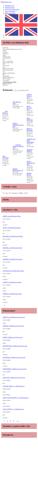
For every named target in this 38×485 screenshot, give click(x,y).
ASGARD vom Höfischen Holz (13, 236)
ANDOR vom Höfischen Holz (12, 248)
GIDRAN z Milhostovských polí (13, 326)
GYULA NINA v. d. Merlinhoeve (13, 409)
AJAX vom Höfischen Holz (12, 227)
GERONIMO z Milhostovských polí (14, 369)
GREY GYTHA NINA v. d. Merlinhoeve (16, 397)
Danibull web (9, 5)
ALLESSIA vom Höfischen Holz (13, 271)
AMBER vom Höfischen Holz (12, 259)
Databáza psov (10, 7)
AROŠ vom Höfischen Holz (12, 216)
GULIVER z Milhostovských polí (14, 377)
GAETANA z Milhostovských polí (14, 357)
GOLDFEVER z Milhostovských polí (15, 346)
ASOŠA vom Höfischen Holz (12, 282)
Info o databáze (10, 11)
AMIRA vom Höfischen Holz (12, 294)
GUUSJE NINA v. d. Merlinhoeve (14, 386)
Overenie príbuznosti (12, 9)
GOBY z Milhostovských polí (13, 337)
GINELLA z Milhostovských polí (14, 317)
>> (17, 421)
